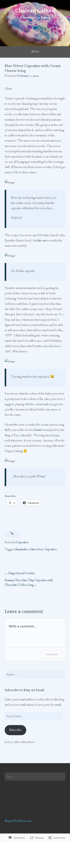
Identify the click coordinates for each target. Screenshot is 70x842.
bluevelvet (36, 549)
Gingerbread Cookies (21, 573)
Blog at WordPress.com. (18, 821)
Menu (35, 51)
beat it (38, 430)
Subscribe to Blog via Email (24, 690)
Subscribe (15, 730)
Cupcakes (22, 542)
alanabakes (22, 549)
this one (42, 241)
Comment (52, 654)
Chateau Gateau (35, 11)
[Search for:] (35, 674)
